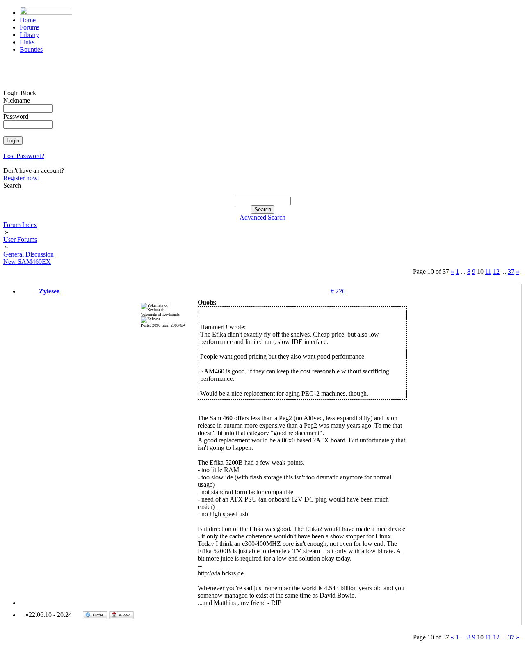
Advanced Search (262, 217)
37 (511, 271)
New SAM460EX (27, 261)
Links (27, 42)
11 (488, 271)
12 (496, 271)
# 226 (338, 291)
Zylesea (49, 291)
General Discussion (28, 254)
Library (29, 34)
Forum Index (20, 224)
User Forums (20, 239)
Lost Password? (23, 155)
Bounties (31, 49)
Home (28, 19)
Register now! (21, 177)
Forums (29, 27)
